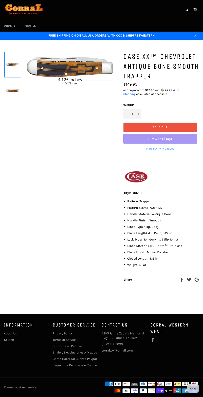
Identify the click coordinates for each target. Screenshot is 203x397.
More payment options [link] (160, 148)
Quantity (128, 104)
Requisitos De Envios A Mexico (75, 365)
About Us (10, 333)
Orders (10, 25)
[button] (161, 90)
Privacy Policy (63, 333)
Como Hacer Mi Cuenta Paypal (75, 359)
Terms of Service (64, 340)
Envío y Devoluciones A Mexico (75, 352)
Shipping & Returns (67, 346)
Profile (30, 25)
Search (9, 340)
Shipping (129, 94)
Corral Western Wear (26, 387)
